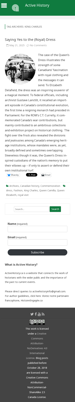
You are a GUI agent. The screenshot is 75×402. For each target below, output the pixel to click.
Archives (14, 185)
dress (9, 190)
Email (17, 237)
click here (35, 296)
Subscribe (37, 252)
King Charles (31, 190)
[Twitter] (32, 314)
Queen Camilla (47, 190)
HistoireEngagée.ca (32, 300)
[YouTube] (39, 314)
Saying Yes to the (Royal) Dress (30, 39)
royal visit (23, 195)
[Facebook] (36, 314)
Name (18, 223)
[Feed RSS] (43, 314)
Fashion (18, 190)
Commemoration (50, 185)
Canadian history (29, 185)
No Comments (38, 45)
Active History (37, 5)
